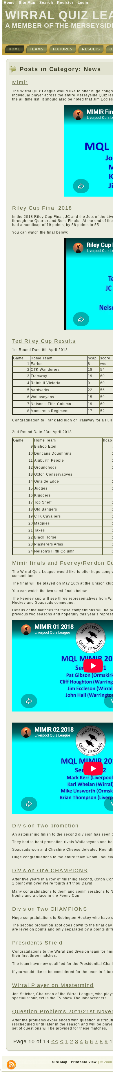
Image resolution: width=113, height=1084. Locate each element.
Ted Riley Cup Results (44, 341)
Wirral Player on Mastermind (53, 985)
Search (46, 3)
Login (83, 3)
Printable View (84, 1062)
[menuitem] (14, 49)
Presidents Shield (37, 943)
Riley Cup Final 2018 (42, 208)
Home (9, 3)
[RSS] (11, 1064)
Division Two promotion (45, 826)
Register (65, 3)
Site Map (27, 3)
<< (54, 1041)
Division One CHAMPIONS (50, 870)
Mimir (20, 82)
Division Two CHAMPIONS (49, 909)
